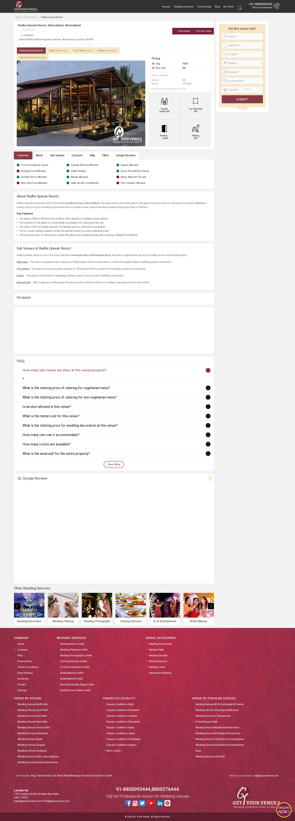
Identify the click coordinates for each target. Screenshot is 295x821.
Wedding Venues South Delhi (32, 710)
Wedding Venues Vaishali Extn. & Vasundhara (219, 739)
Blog (217, 6)
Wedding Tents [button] (157, 667)
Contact (21, 684)
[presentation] (24, 103)
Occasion (77, 155)
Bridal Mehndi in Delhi (71, 678)
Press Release (25, 673)
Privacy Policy (24, 661)
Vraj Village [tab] (82, 50)
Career (108, 775)
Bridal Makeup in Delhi (72, 673)
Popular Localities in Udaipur (121, 745)
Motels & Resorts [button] (158, 661)
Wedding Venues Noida (29, 739)
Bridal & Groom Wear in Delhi (75, 690)
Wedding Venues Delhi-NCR (210, 756)
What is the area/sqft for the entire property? (56, 454)
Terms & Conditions (27, 667)
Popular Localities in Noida (120, 727)
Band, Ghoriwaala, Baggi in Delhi (77, 684)
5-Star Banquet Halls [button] (206, 721)
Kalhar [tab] (107, 50)
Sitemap (22, 690)
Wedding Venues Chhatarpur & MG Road (217, 710)
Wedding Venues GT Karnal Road (213, 716)
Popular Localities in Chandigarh (123, 739)
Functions (86, 775)
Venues (166, 6)
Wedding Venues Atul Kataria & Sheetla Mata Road (219, 748)
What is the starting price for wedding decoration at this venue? (70, 425)
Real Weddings (72, 775)
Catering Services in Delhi (73, 661)
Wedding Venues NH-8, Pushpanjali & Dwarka (219, 704)
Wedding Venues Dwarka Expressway (37, 762)
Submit (242, 99)
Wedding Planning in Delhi (74, 649)
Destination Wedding (160, 673)
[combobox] (242, 63)
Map (92, 155)
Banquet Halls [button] (156, 649)
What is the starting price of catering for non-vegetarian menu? (70, 397)
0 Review (26, 35)
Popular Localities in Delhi (120, 704)
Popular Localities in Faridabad (122, 710)
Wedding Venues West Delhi (32, 721)
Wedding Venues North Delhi (32, 704)
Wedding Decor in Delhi (72, 643)
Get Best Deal (204, 31)
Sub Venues (57, 155)
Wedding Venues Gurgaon (31, 745)
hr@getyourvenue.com (266, 775)
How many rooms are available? (47, 444)
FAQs (105, 155)
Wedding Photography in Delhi (76, 655)
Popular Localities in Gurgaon (121, 716)
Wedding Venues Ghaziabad (32, 733)
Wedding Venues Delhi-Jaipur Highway (38, 756)
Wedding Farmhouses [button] (160, 643)
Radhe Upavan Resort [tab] (31, 50)
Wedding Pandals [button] (158, 655)
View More (113, 464)
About (39, 155)
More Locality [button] (113, 750)
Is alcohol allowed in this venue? (47, 407)
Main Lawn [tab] (58, 50)
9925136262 (184, 31)
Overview (23, 155)
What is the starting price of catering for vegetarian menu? (66, 388)
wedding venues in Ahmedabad (83, 203)
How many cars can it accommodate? (51, 435)
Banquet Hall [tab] (33, 57)
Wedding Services (184, 6)
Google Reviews (126, 155)
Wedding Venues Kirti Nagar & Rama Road (217, 733)
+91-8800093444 (260, 4)
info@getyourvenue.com (56, 801)
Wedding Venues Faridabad (32, 750)
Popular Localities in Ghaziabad (123, 721)
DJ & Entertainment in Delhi (74, 667)
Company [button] (22, 649)
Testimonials (204, 6)
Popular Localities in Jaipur (120, 733)
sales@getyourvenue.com (28, 801)
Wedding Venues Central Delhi (33, 727)
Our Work (228, 6)
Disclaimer (23, 678)
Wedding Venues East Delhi (32, 716)
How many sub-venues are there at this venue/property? (64, 370)
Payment (98, 775)
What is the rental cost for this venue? (51, 416)
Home (20, 643)
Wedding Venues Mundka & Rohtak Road (217, 727)
